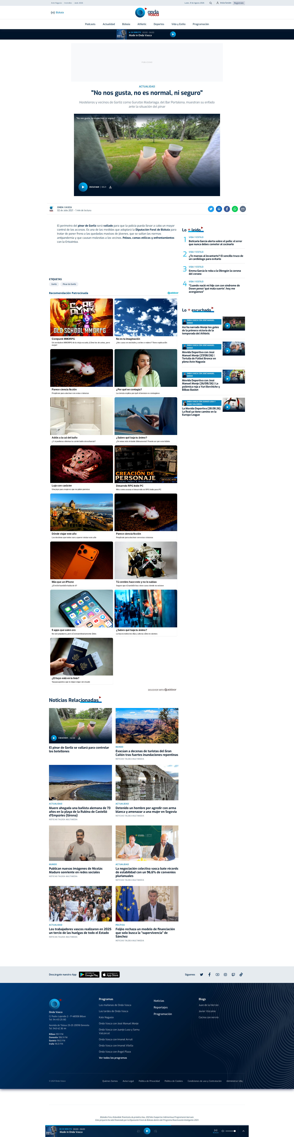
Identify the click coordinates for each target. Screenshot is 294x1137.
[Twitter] (211, 209)
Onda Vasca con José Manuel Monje (119, 1023)
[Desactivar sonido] (223, 1131)
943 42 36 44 (59, 1028)
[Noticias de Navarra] (201, 1096)
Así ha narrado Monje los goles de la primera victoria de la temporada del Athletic (200, 330)
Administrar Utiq (234, 1081)
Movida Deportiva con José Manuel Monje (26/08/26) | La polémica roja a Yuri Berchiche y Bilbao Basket (201, 385)
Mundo (119, 747)
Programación (201, 24)
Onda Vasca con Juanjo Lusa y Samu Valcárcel (119, 1031)
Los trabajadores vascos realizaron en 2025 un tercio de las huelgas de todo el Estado (80, 931)
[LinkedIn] (219, 209)
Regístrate (239, 3)
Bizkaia (126, 24)
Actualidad (109, 24)
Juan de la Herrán (209, 1005)
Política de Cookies (174, 1081)
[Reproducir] (173, 34)
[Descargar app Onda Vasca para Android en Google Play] (89, 974)
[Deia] (98, 1096)
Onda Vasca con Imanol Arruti (116, 1039)
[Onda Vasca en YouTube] (217, 974)
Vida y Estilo (178, 24)
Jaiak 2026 (78, 3)
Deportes (159, 24)
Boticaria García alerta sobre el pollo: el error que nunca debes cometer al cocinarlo (215, 242)
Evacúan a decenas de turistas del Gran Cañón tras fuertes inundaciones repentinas (147, 753)
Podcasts (90, 24)
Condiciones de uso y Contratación (205, 1081)
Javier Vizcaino (207, 1011)
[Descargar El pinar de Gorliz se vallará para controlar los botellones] (79, 738)
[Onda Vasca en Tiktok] (241, 974)
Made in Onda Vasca (140, 35)
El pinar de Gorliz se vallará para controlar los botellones (79, 749)
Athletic (142, 24)
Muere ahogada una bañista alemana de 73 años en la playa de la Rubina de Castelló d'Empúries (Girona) (80, 811)
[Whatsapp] (235, 209)
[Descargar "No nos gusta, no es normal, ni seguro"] (110, 187)
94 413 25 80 (59, 1019)
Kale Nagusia (106, 1017)
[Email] (243, 209)
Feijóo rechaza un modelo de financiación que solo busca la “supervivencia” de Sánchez (145, 933)
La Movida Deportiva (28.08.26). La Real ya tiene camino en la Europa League (201, 412)
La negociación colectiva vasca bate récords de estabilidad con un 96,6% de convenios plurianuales (147, 872)
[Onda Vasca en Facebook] (209, 974)
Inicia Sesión (225, 3)
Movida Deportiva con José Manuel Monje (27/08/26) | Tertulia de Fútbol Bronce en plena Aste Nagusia (199, 356)
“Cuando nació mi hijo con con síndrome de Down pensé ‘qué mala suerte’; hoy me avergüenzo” (214, 289)
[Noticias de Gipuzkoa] (122, 1096)
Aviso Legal (128, 1081)
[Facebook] (227, 209)
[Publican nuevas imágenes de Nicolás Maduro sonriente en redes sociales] (80, 843)
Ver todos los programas (113, 1057)
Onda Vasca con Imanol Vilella (116, 1045)
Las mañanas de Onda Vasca (115, 1005)
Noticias (159, 1001)
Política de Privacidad (149, 1081)
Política (120, 925)
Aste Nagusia (56, 3)
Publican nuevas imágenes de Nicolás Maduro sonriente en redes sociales (75, 870)
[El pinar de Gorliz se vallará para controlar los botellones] (80, 725)
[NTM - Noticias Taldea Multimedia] (147, 1097)
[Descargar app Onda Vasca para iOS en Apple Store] (110, 974)
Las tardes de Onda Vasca (113, 1011)
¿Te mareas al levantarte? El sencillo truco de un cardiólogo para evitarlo (216, 257)
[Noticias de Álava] (169, 1096)
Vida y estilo (196, 237)
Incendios (68, 3)
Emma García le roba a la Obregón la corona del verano (215, 272)
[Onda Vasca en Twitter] (201, 974)
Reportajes (161, 1007)
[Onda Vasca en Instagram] (225, 974)
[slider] (235, 1131)
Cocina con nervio (209, 1017)
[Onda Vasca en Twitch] (233, 974)
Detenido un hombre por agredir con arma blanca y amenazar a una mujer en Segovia (146, 810)
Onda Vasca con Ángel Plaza (115, 1051)
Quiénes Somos (110, 1081)
